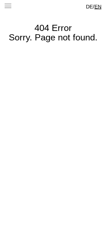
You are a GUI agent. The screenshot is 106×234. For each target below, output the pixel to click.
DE (89, 6)
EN (97, 6)
